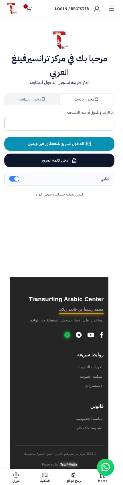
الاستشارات (94, 386)
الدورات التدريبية (91, 367)
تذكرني (105, 179)
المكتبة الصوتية (92, 377)
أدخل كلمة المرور (56, 160)
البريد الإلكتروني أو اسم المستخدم (88, 112)
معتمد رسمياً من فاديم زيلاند (81, 309)
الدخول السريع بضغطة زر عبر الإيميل (56, 143)
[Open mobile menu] (111, 8)
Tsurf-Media (68, 464)
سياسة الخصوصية (90, 419)
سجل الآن (44, 194)
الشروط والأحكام (90, 428)
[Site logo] (11, 8)
